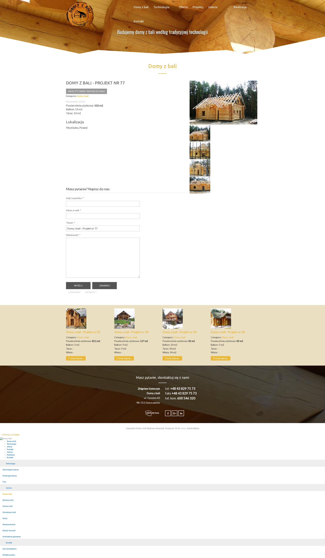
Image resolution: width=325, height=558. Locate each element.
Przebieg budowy (10, 476)
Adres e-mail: (73, 210)
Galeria (212, 7)
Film (4, 482)
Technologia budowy (11, 470)
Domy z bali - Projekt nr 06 (228, 332)
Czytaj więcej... (75, 358)
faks (181, 393)
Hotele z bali (8, 506)
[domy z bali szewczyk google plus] (174, 413)
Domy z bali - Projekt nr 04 (131, 332)
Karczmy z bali (8, 500)
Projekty (198, 7)
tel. (180, 388)
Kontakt (139, 21)
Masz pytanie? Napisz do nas (86, 91)
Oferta (183, 7)
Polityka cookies (9, 555)
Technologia (161, 7)
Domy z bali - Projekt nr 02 (83, 332)
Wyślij (78, 285)
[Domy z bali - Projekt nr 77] (223, 102)
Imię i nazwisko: (75, 198)
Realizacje (240, 7)
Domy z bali (141, 7)
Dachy (5, 518)
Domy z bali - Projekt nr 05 (179, 332)
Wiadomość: (73, 235)
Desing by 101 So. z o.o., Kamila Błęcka (182, 428)
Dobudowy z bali (9, 512)
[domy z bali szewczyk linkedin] (181, 413)
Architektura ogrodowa (12, 537)
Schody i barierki (9, 530)
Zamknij (104, 285)
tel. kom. (180, 398)
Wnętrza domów (9, 524)
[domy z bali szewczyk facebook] (168, 413)
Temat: (70, 222)
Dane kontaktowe (9, 549)
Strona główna (10, 435)
